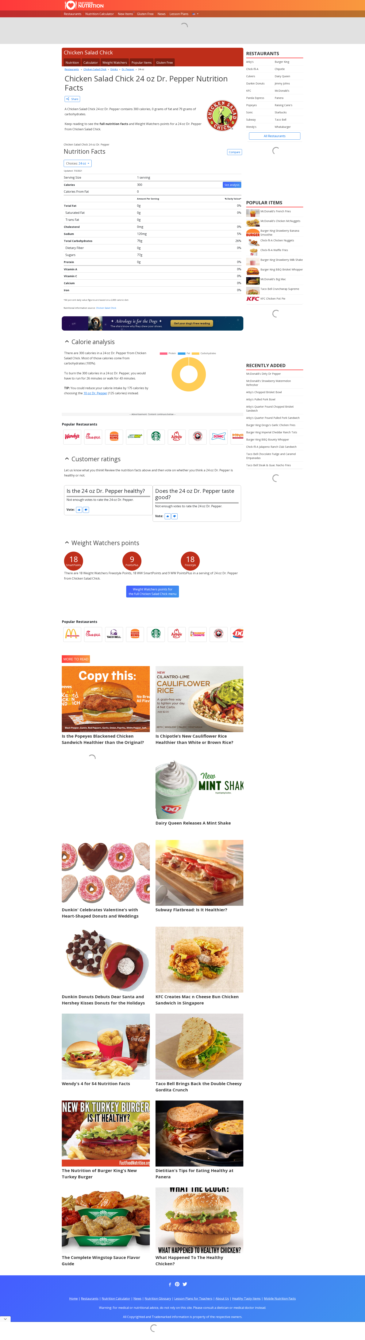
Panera (279, 98)
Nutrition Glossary (158, 1298)
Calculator (90, 62)
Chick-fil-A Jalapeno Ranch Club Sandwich (271, 447)
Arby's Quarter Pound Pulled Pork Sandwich (273, 418)
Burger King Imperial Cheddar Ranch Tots (271, 432)
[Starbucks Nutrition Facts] (156, 437)
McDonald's (282, 90)
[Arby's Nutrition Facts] (177, 437)
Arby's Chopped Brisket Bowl (264, 392)
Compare (234, 152)
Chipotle (280, 69)
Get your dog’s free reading (192, 323)
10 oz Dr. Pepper (95, 393)
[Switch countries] (195, 13)
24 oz (76, 163)
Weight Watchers (114, 62)
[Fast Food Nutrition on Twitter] (184, 1284)
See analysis (232, 185)
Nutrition (72, 62)
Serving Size (72, 177)
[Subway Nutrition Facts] (135, 437)
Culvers (250, 76)
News (162, 14)
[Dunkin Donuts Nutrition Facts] (198, 634)
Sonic (249, 112)
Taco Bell (280, 119)
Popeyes (251, 105)
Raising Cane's (283, 105)
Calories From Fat (76, 191)
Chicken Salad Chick (106, 307)
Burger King (282, 62)
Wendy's (251, 127)
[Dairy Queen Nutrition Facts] (239, 634)
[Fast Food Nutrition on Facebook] (169, 1284)
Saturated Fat (75, 213)
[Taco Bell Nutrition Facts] (114, 634)
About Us (222, 1298)
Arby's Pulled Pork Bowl (260, 399)
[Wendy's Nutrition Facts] (72, 437)
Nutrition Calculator (99, 14)
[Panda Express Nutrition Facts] (198, 437)
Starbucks (281, 112)
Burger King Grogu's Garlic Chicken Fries (270, 425)
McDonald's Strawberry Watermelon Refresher (268, 383)
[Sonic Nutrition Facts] (219, 437)
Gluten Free (145, 14)
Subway (251, 119)
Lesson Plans (179, 14)
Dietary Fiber (74, 248)
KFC (248, 90)
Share (73, 99)
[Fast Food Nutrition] (84, 5)
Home (73, 1298)
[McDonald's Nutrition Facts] (72, 634)
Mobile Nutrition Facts (280, 1298)
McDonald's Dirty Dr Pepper (263, 373)
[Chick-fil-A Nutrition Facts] (93, 437)
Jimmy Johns (282, 83)
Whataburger (283, 127)
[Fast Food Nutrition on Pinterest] (177, 1284)
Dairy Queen (282, 76)
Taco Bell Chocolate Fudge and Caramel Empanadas (271, 456)
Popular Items (142, 62)
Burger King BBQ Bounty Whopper (267, 439)
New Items (125, 14)
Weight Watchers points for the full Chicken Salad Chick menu (152, 591)
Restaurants (72, 14)
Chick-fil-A (252, 69)
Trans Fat (72, 220)
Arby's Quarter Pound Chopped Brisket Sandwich (270, 408)
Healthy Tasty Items (246, 1298)
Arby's (250, 62)
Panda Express (255, 98)
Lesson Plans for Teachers (193, 1298)
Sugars (70, 255)
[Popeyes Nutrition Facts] (239, 437)
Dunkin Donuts (255, 83)
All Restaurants (275, 136)
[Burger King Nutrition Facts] (114, 437)
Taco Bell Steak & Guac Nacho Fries (268, 465)
